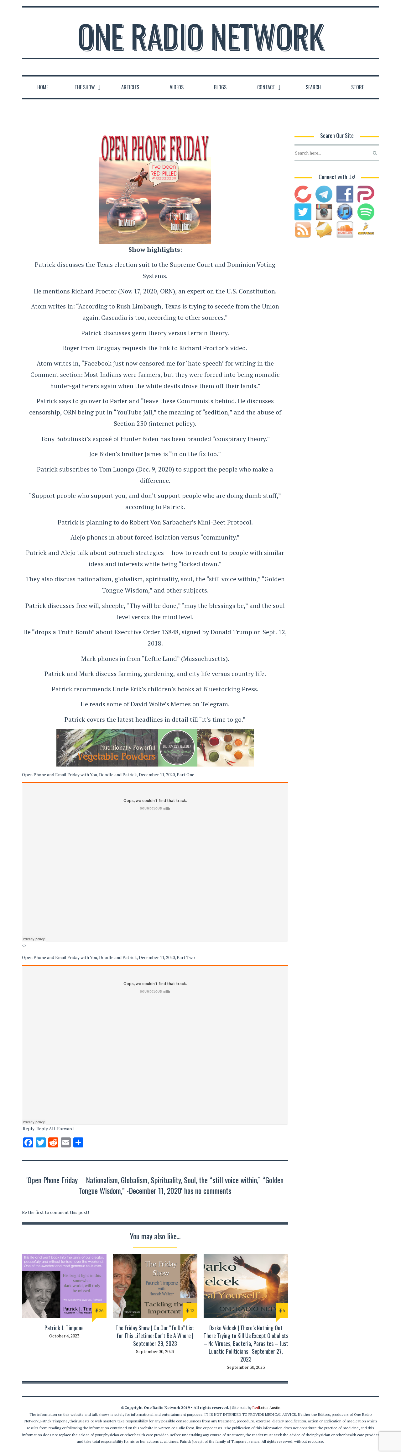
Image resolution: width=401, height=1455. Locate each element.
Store (357, 87)
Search (313, 87)
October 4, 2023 (64, 1336)
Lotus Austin (266, 1407)
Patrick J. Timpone (64, 1328)
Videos (177, 87)
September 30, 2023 (155, 1351)
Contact (266, 87)
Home (42, 87)
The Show (85, 87)
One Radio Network (200, 36)
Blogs (220, 87)
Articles (130, 87)
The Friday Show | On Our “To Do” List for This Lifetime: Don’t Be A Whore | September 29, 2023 (155, 1335)
